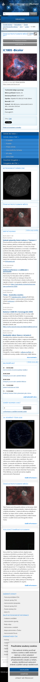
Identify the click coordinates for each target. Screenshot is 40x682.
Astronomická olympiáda (12, 603)
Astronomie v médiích (11, 627)
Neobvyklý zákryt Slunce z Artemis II (17, 335)
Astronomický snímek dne (14, 168)
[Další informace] (20, 434)
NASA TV (7, 612)
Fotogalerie (18, 25)
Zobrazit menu (20, 19)
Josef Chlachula (7, 292)
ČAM (10, 119)
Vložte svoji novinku (32, 230)
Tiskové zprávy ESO (10, 606)
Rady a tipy (7, 624)
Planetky (7, 645)
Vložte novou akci (33, 362)
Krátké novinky (9, 231)
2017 (21, 27)
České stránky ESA (10, 609)
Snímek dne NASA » (10, 134)
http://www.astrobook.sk (11, 84)
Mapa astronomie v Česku (12, 630)
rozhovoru (11, 301)
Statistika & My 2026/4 (19, 297)
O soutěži (9, 140)
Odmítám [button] (24, 674)
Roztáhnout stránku (30, 33)
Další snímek (19, 44)
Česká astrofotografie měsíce (15, 204)
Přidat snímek (10, 147)
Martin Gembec (7, 238)
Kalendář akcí (9, 363)
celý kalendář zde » (30, 397)
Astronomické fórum (10, 633)
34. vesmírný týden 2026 (12, 418)
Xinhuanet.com (10, 261)
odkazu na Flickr (26, 352)
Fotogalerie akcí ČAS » (11, 163)
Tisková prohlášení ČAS (11, 597)
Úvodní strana (7, 25)
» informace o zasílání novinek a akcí (15, 411)
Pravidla (8, 144)
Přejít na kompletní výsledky (12, 127)
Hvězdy (6, 640)
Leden (27, 27)
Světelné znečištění (10, 618)
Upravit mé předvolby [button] (24, 678)
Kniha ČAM (10, 157)
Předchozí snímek (21, 41)
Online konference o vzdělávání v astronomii (15, 271)
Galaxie (6, 643)
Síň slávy (9, 153)
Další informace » (31, 478)
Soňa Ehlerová (7, 267)
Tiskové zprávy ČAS (10, 600)
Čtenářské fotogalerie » (11, 160)
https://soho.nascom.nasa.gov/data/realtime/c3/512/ (20, 327)
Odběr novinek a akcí (11, 403)
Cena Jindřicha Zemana (14, 150)
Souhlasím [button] (24, 670)
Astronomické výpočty (11, 621)
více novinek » (32, 357)
